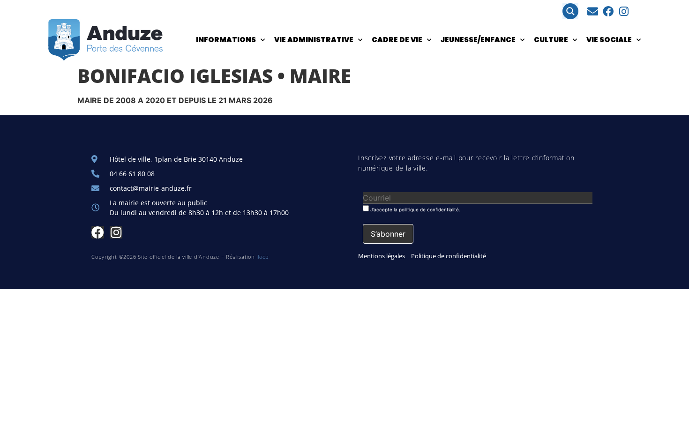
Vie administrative (313, 40)
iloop (262, 256)
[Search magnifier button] (570, 11)
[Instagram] (623, 11)
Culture (551, 40)
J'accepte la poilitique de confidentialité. (414, 209)
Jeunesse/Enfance (478, 40)
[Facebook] (608, 11)
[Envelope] (592, 11)
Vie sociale (609, 40)
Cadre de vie (397, 40)
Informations (226, 40)
